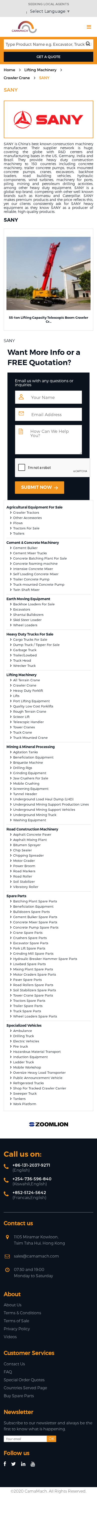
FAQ (8, 1371)
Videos (10, 1336)
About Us (12, 1304)
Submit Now (37, 487)
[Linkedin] (25, 1464)
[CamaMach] (24, 22)
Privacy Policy (17, 1328)
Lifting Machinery (40, 69)
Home (9, 69)
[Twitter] (15, 1464)
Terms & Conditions (22, 1312)
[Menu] (89, 27)
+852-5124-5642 (29, 1192)
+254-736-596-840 (31, 1179)
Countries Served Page (25, 1387)
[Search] (89, 44)
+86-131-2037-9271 (31, 1165)
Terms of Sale (16, 1320)
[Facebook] (7, 1464)
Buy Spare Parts (19, 1395)
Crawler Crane (17, 77)
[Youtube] (35, 1464)
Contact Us (14, 1363)
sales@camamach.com (36, 1256)
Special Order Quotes (24, 1379)
